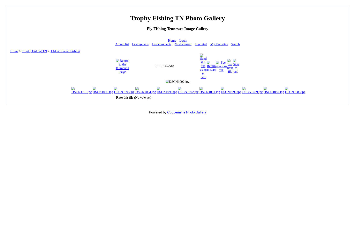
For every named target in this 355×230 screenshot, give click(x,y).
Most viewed (183, 44)
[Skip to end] (236, 65)
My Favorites (219, 44)
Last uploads (140, 44)
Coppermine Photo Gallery (186, 112)
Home (172, 40)
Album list (122, 44)
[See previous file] (221, 65)
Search (235, 44)
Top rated (201, 44)
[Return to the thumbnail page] (122, 65)
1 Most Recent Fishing (65, 51)
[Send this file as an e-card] (203, 65)
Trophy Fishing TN (34, 51)
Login (183, 40)
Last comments (161, 44)
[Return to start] (211, 65)
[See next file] (230, 65)
